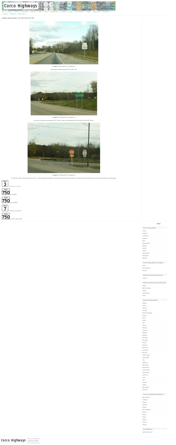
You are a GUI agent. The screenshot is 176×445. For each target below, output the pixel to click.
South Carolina (146, 370)
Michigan (144, 335)
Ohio (143, 360)
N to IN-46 (11, 186)
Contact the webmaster (33, 441)
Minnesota (145, 337)
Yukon (143, 295)
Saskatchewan (146, 293)
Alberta (144, 285)
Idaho (40, 11)
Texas (143, 377)
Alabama (144, 303)
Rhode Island (97, 11)
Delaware (33, 11)
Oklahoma (144, 362)
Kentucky (144, 327)
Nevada (70, 11)
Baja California (146, 397)
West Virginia (145, 387)
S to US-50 (18, 186)
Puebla (144, 417)
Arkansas (144, 308)
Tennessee (145, 375)
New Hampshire (79, 11)
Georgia (144, 315)
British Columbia (146, 288)
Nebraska (144, 345)
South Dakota (145, 372)
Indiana (144, 320)
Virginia (144, 384)
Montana (63, 11)
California (17, 11)
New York (144, 352)
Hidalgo (144, 407)
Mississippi (145, 340)
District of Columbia (147, 313)
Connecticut (25, 11)
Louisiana (144, 330)
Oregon (89, 11)
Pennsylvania (145, 367)
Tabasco (144, 419)
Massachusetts (54, 11)
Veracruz (144, 424)
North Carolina (146, 355)
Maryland (144, 332)
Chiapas (144, 402)
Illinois (144, 318)
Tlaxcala (144, 422)
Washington (106, 11)
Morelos (144, 412)
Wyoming (13, 14)
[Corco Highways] (59, 10)
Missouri (144, 342)
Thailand (144, 278)
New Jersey (145, 347)
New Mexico (145, 350)
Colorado (144, 310)
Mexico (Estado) (146, 409)
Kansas (144, 325)
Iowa (143, 323)
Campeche (145, 399)
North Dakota (145, 357)
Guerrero (144, 404)
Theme (29, 443)
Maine (46, 11)
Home (3, 11)
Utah (143, 379)
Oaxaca (144, 414)
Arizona (10, 11)
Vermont (5, 14)
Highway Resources (147, 432)
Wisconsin (144, 389)
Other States (21, 14)
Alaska (144, 305)
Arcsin (39, 443)
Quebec (144, 290)
